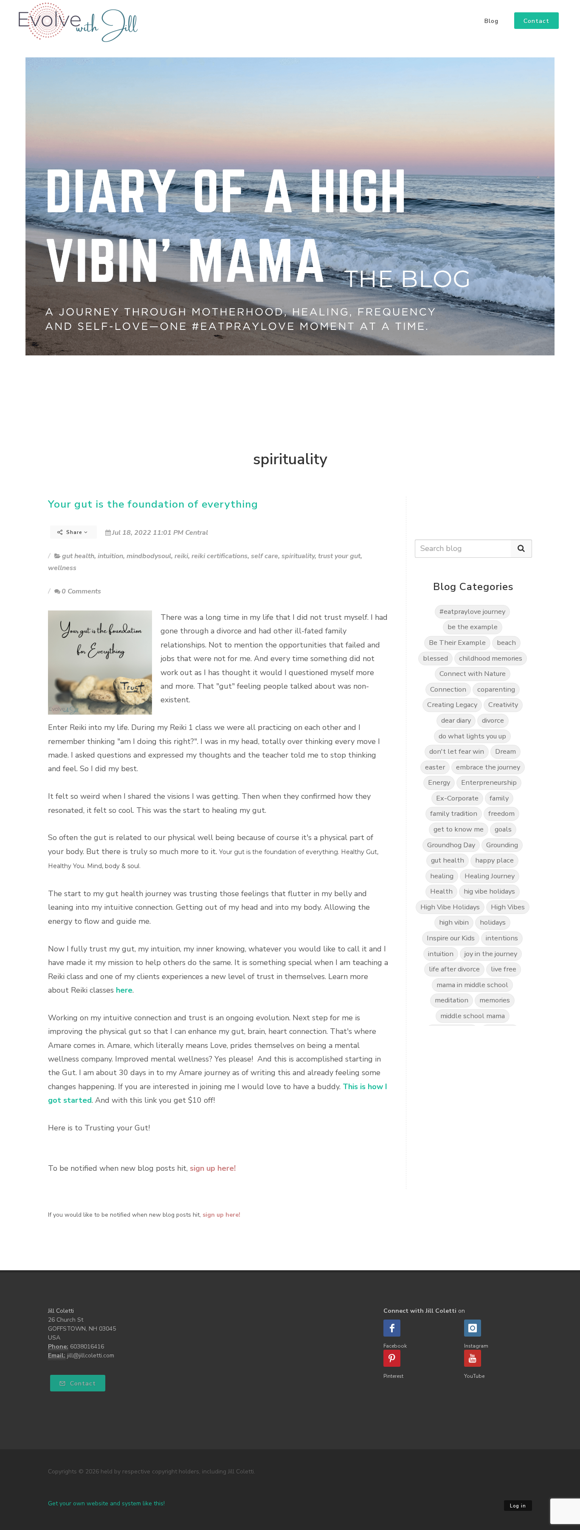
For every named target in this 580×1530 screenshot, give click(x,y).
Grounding (502, 845)
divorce (493, 720)
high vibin (454, 922)
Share (74, 532)
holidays (493, 922)
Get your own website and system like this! (106, 1503)
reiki (181, 556)
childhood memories (490, 658)
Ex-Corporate (457, 798)
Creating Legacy (452, 705)
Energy (439, 782)
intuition (110, 556)
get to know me (459, 829)
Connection (448, 689)
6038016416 (87, 1347)
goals (503, 829)
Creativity (503, 705)
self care (264, 556)
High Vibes (508, 907)
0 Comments (81, 591)
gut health (78, 556)
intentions (502, 938)
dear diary (456, 720)
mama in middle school (472, 985)
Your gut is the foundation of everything (153, 504)
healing (441, 876)
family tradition (453, 813)
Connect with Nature (472, 673)
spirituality (298, 556)
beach (506, 642)
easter (435, 767)
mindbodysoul (149, 556)
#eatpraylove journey (472, 611)
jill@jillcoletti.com (90, 1355)
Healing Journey (490, 876)
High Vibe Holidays (450, 907)
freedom (501, 813)
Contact (82, 1384)
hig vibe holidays (489, 891)
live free (503, 969)
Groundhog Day (451, 845)
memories (494, 1000)
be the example (473, 627)
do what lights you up (472, 736)
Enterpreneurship (489, 782)
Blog (491, 21)
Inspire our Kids (451, 938)
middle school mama (472, 1016)
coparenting (496, 689)
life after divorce (454, 969)
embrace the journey (488, 767)
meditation (451, 1000)
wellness (62, 568)
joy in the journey (491, 954)
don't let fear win (456, 751)
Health (441, 891)
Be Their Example (457, 642)
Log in (518, 1506)
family (499, 798)
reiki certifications (219, 556)
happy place (494, 860)
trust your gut (339, 556)
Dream (505, 751)
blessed (435, 658)
